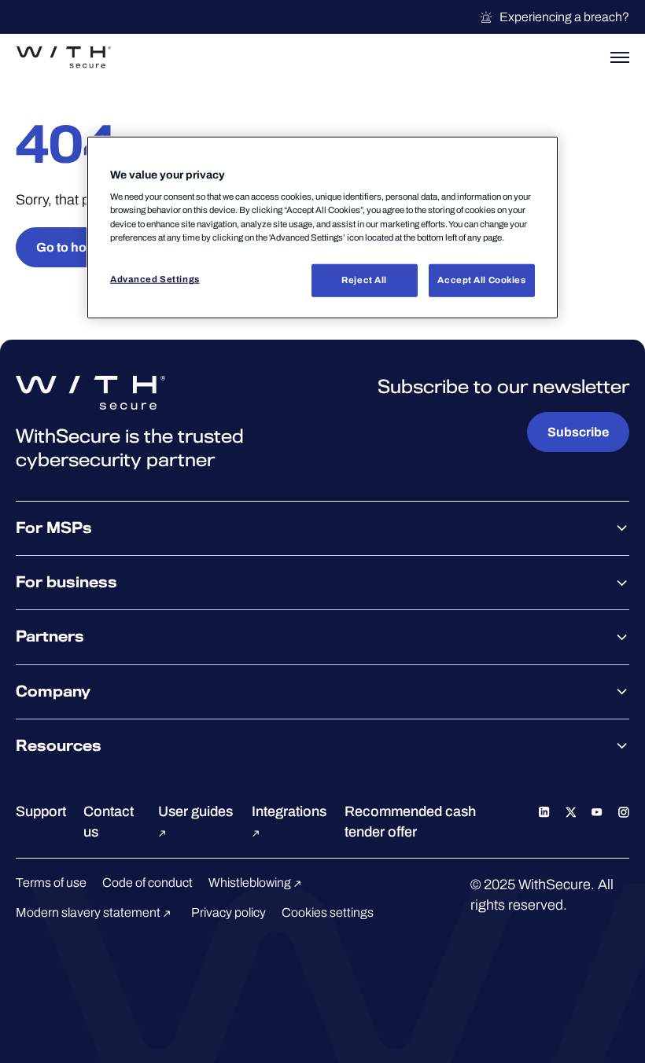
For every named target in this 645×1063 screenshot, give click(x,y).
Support (41, 811)
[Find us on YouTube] (597, 811)
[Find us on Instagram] (623, 811)
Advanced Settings (155, 278)
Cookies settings (328, 912)
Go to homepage (85, 247)
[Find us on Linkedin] (544, 811)
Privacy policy (228, 912)
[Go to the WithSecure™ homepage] (64, 57)
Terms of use (51, 882)
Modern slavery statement (89, 912)
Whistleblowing (250, 882)
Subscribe (578, 432)
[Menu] (619, 57)
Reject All (364, 279)
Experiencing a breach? (564, 17)
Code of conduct (147, 882)
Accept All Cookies (481, 279)
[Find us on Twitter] (571, 811)
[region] (322, 227)
